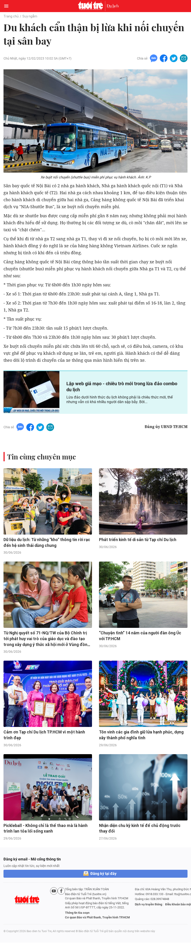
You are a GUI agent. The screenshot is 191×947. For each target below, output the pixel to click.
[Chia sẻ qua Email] (184, 58)
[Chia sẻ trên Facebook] (163, 58)
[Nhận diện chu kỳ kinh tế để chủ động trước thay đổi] (143, 787)
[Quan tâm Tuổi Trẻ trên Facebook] (61, 903)
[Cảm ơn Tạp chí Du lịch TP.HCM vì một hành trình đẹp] (47, 694)
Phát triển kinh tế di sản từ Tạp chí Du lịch (137, 539)
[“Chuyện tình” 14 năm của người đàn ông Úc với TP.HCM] (143, 595)
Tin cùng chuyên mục (41, 456)
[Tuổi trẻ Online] (91, 6)
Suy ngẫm (29, 16)
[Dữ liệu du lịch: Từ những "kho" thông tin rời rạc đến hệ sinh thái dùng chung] (47, 501)
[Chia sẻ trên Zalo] (153, 58)
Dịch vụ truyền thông (148, 904)
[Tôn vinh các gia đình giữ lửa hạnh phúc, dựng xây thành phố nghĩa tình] (143, 694)
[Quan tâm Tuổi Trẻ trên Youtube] (54, 903)
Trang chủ (11, 16)
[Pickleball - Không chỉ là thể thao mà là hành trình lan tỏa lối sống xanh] (47, 787)
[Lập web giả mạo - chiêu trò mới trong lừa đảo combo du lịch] (31, 392)
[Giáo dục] (113, 6)
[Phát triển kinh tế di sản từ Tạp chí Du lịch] (143, 501)
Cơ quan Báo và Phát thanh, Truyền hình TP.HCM (97, 917)
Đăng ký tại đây (103, 873)
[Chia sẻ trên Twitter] (173, 58)
